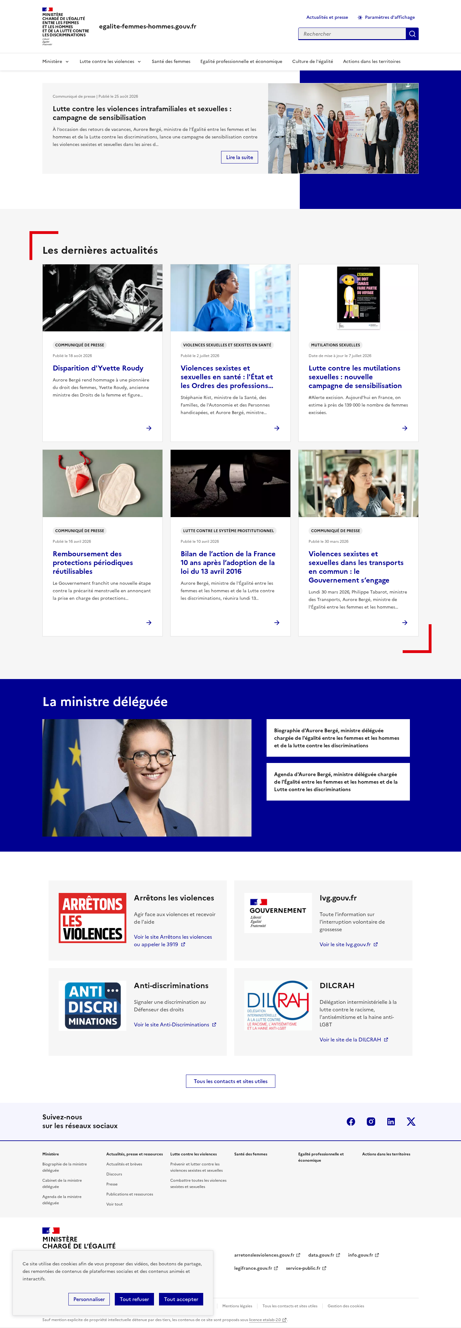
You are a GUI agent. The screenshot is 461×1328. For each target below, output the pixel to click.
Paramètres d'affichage (390, 17)
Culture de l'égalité (312, 61)
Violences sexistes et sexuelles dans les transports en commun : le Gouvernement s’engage (356, 567)
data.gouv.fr (321, 1255)
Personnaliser (89, 1299)
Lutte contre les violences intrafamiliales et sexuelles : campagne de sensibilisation (142, 113)
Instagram (371, 1121)
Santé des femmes (171, 61)
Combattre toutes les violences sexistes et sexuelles (198, 1184)
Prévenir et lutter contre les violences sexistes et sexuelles (196, 1167)
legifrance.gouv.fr (253, 1268)
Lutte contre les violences (107, 61)
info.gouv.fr (360, 1255)
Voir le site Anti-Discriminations (171, 1024)
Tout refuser (134, 1299)
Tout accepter (181, 1299)
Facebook (350, 1121)
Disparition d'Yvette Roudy (98, 368)
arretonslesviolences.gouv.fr (264, 1255)
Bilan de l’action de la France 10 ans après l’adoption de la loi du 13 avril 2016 (228, 563)
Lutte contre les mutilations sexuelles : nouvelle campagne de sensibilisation (355, 377)
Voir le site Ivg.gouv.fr (345, 944)
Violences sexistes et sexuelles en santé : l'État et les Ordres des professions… (227, 377)
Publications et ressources (129, 1194)
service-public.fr (303, 1268)
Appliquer (412, 34)
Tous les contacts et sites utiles (231, 1081)
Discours (114, 1174)
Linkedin (391, 1121)
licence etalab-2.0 (265, 1320)
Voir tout (114, 1204)
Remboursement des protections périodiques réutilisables (93, 563)
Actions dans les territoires (371, 61)
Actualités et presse (327, 17)
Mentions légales (237, 1306)
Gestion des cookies (346, 1306)
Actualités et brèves (124, 1164)
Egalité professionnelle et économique (241, 61)
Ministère (52, 61)
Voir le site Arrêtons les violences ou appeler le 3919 (173, 940)
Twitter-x (411, 1121)
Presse (112, 1184)
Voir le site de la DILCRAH (350, 1039)
